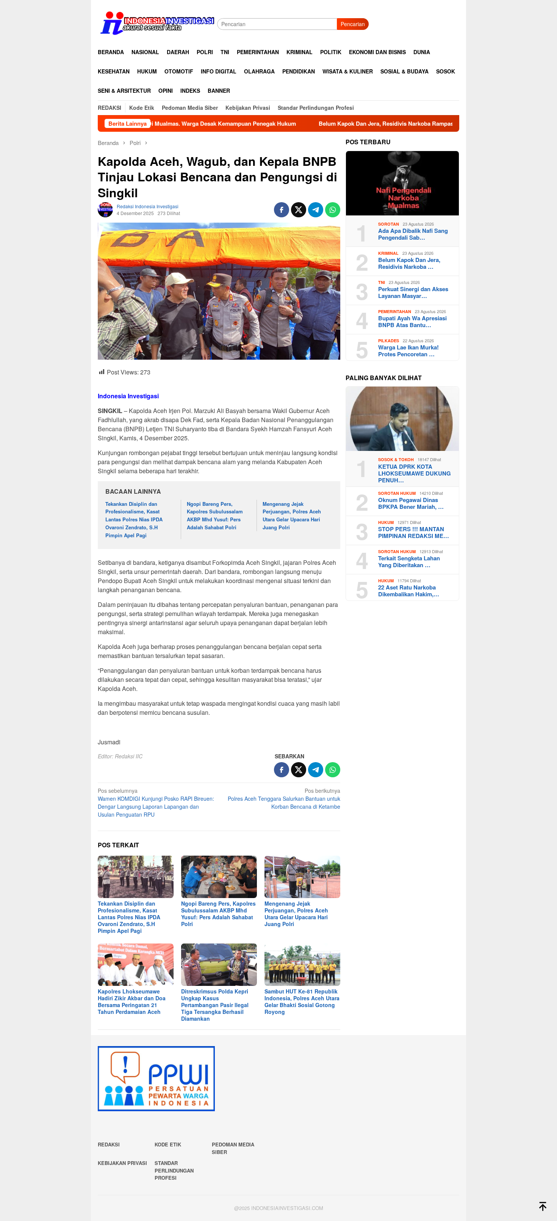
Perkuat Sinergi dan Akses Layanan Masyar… (413, 292)
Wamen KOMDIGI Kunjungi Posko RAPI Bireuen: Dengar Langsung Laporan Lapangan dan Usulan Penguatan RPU (156, 802)
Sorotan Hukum (397, 493)
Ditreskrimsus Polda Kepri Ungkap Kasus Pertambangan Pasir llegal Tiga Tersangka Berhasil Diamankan (215, 1004)
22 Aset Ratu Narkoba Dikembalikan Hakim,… (408, 590)
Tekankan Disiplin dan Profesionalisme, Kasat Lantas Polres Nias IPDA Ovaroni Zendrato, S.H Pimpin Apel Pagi (134, 519)
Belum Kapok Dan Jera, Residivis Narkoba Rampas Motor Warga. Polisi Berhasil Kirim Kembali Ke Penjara (403, 123)
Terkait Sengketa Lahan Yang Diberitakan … (409, 561)
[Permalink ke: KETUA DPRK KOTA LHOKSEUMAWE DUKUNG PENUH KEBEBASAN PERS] (402, 419)
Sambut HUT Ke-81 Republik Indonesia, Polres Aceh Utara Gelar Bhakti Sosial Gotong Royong (302, 1001)
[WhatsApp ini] (332, 209)
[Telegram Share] (315, 209)
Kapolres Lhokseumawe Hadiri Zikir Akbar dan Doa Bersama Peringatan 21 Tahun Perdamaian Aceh (132, 1001)
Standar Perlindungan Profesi (174, 1170)
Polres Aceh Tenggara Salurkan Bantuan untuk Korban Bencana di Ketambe (284, 798)
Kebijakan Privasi (122, 1162)
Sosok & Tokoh (396, 459)
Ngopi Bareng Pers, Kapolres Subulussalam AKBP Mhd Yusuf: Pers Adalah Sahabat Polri (215, 515)
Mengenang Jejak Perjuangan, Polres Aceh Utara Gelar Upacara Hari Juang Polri (292, 515)
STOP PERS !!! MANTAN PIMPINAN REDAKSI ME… (413, 532)
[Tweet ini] (298, 209)
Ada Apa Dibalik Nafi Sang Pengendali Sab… (413, 234)
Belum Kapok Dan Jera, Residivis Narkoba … (409, 263)
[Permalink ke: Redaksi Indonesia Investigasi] (105, 209)
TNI (381, 282)
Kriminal (388, 253)
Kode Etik (168, 1144)
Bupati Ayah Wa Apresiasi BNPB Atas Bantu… (412, 321)
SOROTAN (388, 224)
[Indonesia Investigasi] (157, 23)
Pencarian (353, 24)
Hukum (386, 522)
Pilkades (388, 340)
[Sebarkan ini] (281, 209)
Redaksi (109, 1144)
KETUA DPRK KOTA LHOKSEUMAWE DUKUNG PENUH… (414, 473)
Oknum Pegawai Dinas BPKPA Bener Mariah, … (411, 503)
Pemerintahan (394, 311)
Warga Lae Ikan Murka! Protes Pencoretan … (408, 350)
